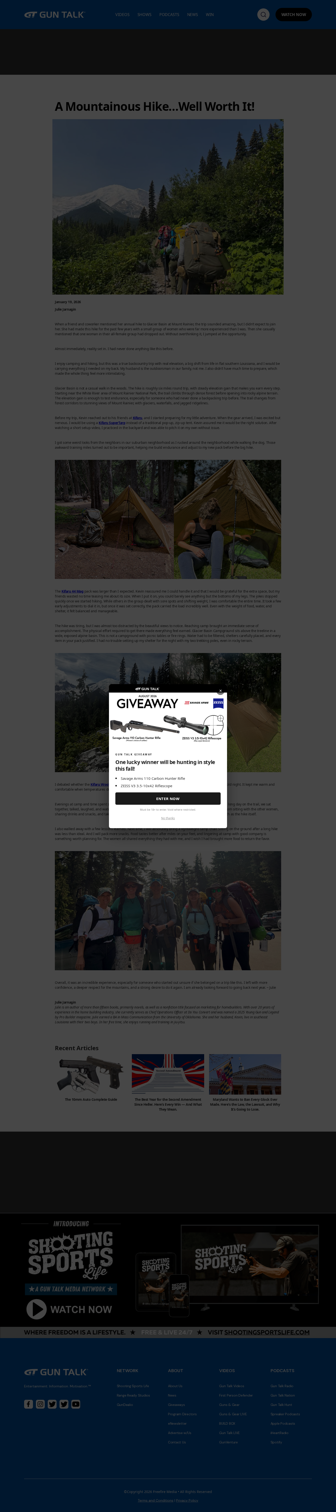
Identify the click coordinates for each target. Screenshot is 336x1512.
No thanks (168, 818)
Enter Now (168, 798)
